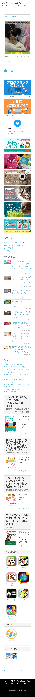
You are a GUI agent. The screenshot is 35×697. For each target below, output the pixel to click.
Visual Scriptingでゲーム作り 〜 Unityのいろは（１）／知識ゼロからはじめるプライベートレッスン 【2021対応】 (21, 266)
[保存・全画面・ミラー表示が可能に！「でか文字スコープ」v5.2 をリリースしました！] (7, 278)
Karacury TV (9, 367)
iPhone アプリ (22, 364)
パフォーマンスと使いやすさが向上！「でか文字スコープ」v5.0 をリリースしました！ (21, 337)
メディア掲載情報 (20, 380)
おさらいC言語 (11, 248)
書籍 (20, 389)
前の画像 (7, 16)
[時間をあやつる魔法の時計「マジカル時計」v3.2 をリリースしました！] (7, 323)
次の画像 (13, 16)
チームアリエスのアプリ (14, 242)
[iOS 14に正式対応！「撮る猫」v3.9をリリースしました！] (7, 291)
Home (6, 681)
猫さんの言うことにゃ (12, 392)
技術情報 (8, 389)
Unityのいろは (19, 369)
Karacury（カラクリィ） (22, 367)
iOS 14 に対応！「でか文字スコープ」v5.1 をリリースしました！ (21, 314)
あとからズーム (10, 372)
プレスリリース (10, 377)
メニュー (5, 9)
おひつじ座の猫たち (11, 3)
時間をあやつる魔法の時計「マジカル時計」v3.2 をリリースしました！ (21, 325)
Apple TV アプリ (10, 364)
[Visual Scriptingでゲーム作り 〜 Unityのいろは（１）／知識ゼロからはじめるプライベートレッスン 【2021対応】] (7, 262)
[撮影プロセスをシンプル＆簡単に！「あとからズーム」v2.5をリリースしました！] (7, 347)
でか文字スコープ (10, 374)
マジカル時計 (9, 380)
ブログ (13, 681)
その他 (8, 251)
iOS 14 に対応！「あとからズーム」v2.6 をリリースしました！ (21, 303)
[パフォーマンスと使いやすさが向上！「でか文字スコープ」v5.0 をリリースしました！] (7, 334)
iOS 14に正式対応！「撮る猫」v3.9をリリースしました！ (21, 292)
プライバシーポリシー (23, 684)
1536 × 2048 (18, 61)
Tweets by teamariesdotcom (14, 671)
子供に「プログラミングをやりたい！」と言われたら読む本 (17, 385)
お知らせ (19, 372)
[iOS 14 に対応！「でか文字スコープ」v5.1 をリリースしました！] (7, 313)
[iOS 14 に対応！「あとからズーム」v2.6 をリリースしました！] (7, 302)
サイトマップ (17, 686)
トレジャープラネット (24, 374)
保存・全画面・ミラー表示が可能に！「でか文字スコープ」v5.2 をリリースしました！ (21, 281)
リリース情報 (9, 382)
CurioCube (21, 681)
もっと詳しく (25, 434)
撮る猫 (15, 389)
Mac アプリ (9, 369)
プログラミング (21, 377)
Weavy (27, 369)
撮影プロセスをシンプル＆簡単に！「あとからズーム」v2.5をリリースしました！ (21, 349)
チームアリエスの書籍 (13, 245)
